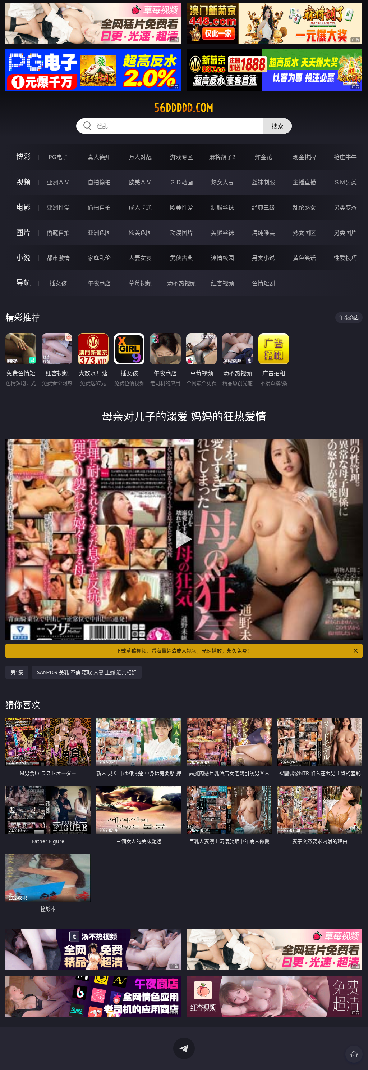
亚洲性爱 (58, 207)
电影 (23, 207)
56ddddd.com (183, 107)
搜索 (277, 126)
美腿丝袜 (222, 233)
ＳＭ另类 (345, 182)
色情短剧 (263, 283)
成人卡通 (140, 207)
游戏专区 (181, 157)
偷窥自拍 (58, 233)
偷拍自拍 (99, 207)
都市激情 (58, 258)
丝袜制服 (263, 182)
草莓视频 (140, 283)
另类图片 (345, 233)
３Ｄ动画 (181, 182)
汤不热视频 (181, 283)
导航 (23, 283)
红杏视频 (222, 283)
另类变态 (345, 207)
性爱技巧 (345, 258)
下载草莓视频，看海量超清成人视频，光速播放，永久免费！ (184, 650)
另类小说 (263, 258)
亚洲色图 (99, 233)
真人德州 (99, 157)
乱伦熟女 (304, 207)
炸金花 (263, 157)
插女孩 (58, 283)
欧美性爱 (181, 207)
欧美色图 (140, 233)
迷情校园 (222, 258)
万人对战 (140, 157)
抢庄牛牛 (345, 157)
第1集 (16, 672)
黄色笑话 (304, 258)
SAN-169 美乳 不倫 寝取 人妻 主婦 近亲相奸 (87, 672)
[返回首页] (354, 1054)
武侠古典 (181, 258)
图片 (23, 232)
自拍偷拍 (99, 182)
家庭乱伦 (99, 258)
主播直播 (304, 182)
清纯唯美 (263, 233)
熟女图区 (304, 233)
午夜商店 (99, 283)
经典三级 (263, 207)
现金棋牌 (304, 157)
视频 (23, 182)
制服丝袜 (222, 207)
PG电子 (58, 157)
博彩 (23, 157)
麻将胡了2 (222, 157)
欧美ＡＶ (140, 182)
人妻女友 (140, 258)
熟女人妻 (222, 182)
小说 (23, 258)
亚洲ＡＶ (58, 182)
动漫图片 (181, 233)
